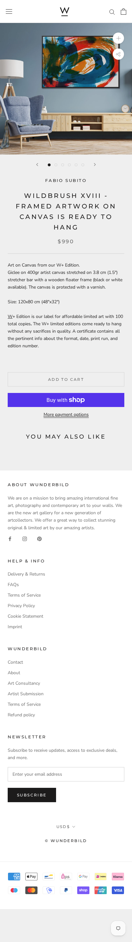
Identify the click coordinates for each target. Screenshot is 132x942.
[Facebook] (10, 538)
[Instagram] (24, 538)
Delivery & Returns (26, 574)
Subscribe (32, 795)
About (14, 673)
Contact (15, 662)
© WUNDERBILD (66, 840)
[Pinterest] (39, 538)
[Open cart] (123, 11)
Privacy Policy (21, 606)
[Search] (112, 11)
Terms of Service (24, 595)
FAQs (13, 585)
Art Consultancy (24, 683)
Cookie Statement (25, 616)
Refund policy (21, 715)
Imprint (15, 627)
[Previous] (37, 164)
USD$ (63, 826)
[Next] (95, 164)
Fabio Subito (66, 180)
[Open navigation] (9, 11)
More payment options (66, 414)
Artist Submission (26, 694)
